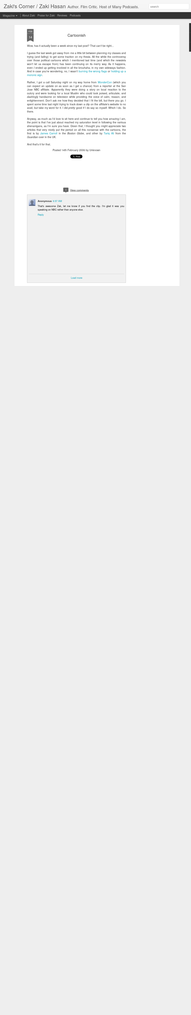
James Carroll (48, 133)
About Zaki (28, 15)
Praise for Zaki (46, 15)
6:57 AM (57, 201)
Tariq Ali (109, 133)
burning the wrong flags (93, 71)
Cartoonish (77, 35)
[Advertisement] (146, 88)
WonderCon (105, 82)
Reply (41, 214)
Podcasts (75, 15)
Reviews (62, 15)
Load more (76, 277)
